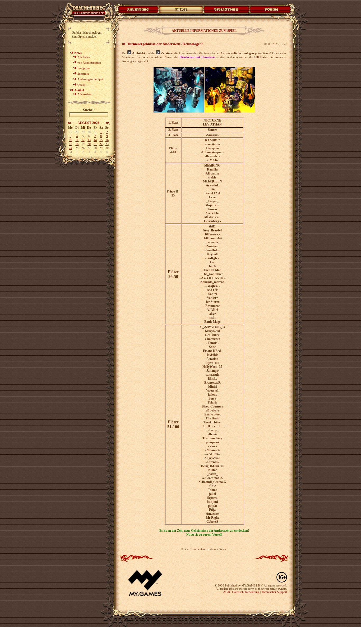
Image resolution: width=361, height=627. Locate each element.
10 (70, 140)
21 (95, 144)
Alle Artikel (84, 94)
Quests (81, 84)
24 (70, 148)
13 (89, 140)
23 (107, 144)
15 (101, 140)
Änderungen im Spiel (90, 79)
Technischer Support (274, 592)
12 (83, 140)
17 (70, 144)
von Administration (89, 62)
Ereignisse (83, 68)
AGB (226, 592)
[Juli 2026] (69, 124)
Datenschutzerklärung (245, 592)
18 (76, 144)
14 (95, 140)
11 (76, 140)
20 (89, 144)
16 (107, 140)
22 (101, 144)
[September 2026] (107, 124)
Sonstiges (83, 73)
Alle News (83, 57)
